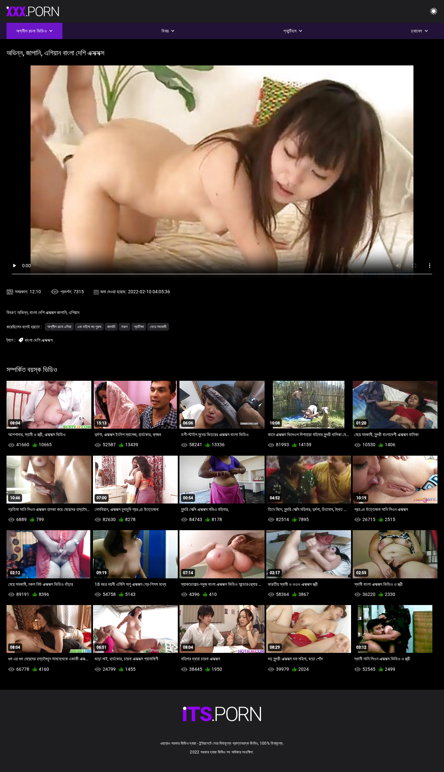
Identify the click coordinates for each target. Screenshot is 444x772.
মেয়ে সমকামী (158, 326)
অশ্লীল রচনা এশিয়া (59, 326)
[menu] (433, 11)
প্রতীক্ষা (139, 326)
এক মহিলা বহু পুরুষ (89, 326)
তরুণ (124, 326)
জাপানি (111, 326)
